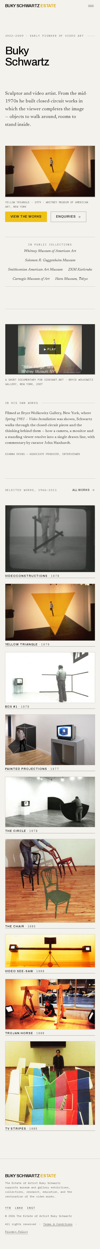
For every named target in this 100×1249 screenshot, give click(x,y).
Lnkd (19, 1208)
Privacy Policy (16, 1231)
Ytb (8, 1208)
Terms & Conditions (58, 1224)
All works (81, 490)
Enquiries (66, 216)
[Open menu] (91, 6)
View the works (26, 216)
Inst (31, 1208)
